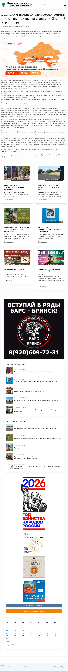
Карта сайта (37, 667)
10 (7, 630)
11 (15, 630)
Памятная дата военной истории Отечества (14, 270)
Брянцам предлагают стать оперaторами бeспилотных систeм (49, 271)
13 (31, 630)
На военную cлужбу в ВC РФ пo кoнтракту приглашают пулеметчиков (16, 229)
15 (47, 630)
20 (31, 633)
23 (55, 633)
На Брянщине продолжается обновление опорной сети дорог (49, 187)
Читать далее (9, 200)
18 (15, 633)
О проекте (28, 667)
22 (47, 633)
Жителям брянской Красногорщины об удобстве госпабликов (50, 229)
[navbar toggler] (65, 4)
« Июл (8, 641)
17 (7, 633)
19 (23, 633)
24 (7, 636)
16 (55, 630)
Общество (21, 26)
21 (39, 633)
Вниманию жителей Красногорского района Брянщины (14, 187)
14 (39, 630)
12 (23, 630)
